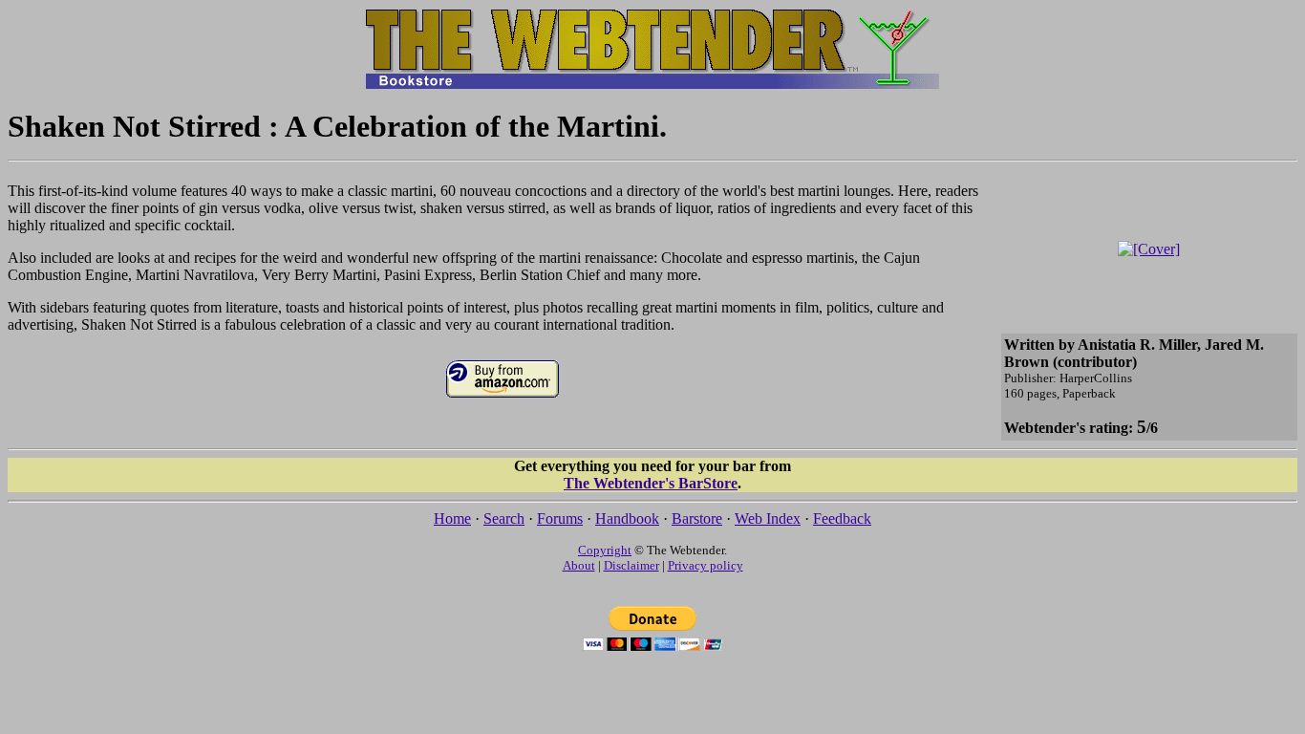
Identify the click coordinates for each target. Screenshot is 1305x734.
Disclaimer (631, 565)
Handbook (627, 518)
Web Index (768, 518)
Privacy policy (705, 565)
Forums (560, 518)
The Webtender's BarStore (651, 483)
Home (452, 518)
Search (503, 518)
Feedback (842, 518)
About (579, 565)
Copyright (604, 550)
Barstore (697, 518)
